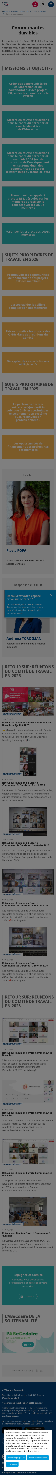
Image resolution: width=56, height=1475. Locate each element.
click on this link (32, 1451)
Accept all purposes (16, 1457)
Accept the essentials (38, 1457)
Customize (12, 1464)
